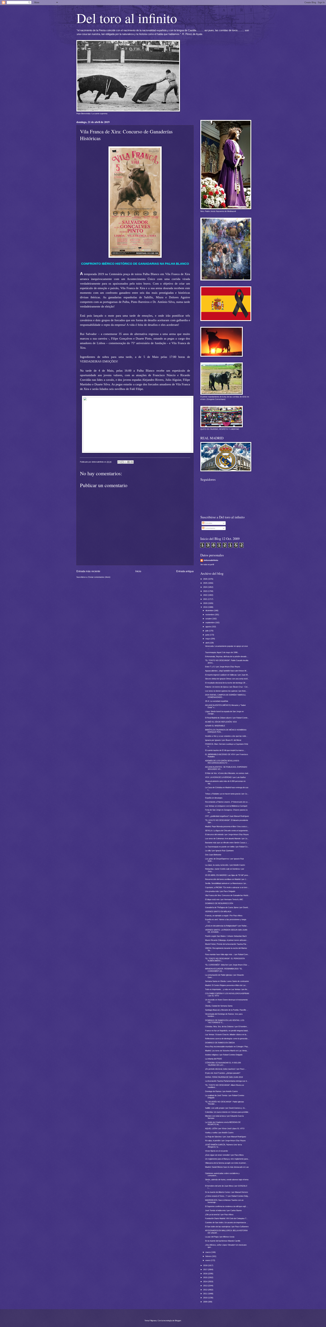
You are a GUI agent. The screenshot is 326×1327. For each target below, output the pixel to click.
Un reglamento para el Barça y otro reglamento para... (227, 1159)
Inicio (138, 571)
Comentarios (209, 528)
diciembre (209, 610)
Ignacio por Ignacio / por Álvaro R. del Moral (223, 740)
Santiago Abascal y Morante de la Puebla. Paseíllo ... (226, 1010)
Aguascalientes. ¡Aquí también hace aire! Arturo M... (226, 671)
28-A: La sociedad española (216, 701)
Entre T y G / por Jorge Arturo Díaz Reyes (222, 667)
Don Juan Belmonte (213, 855)
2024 (205, 587)
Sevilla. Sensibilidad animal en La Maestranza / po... (226, 883)
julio (207, 631)
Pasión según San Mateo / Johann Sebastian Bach (226, 936)
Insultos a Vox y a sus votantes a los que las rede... (226, 736)
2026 (205, 579)
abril (207, 643)
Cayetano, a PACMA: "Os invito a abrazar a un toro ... (227, 887)
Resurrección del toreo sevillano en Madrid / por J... (226, 879)
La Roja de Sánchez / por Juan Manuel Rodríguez (225, 1137)
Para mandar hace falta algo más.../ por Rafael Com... (227, 954)
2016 (205, 1274)
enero (208, 1260)
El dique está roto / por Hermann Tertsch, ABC (224, 899)
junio (207, 635)
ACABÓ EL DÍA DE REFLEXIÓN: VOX (221, 722)
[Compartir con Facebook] (128, 462)
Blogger (178, 1321)
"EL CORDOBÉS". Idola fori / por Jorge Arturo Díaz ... (227, 965)
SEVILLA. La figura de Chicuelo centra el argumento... (227, 831)
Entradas (208, 523)
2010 (205, 1298)
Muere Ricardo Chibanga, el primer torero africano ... (226, 940)
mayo (208, 639)
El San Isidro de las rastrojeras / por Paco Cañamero (227, 1227)
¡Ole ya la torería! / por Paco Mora (219, 1214)
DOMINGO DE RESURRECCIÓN (219, 903)
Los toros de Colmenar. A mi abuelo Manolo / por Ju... (227, 838)
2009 (205, 1302)
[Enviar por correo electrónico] (119, 462)
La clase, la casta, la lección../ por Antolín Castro (225, 865)
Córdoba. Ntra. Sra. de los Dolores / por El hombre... (226, 1026)
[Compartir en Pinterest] (132, 462)
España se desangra (213, 798)
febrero (208, 1256)
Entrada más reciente (88, 571)
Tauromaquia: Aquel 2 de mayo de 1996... (222, 652)
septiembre (210, 623)
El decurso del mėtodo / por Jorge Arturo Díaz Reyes (227, 834)
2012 (205, 1290)
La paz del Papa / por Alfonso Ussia (219, 1237)
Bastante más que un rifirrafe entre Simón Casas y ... (227, 843)
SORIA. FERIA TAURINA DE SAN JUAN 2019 (224, 1077)
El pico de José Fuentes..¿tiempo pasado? (222, 1073)
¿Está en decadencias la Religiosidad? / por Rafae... (226, 926)
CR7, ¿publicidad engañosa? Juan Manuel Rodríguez (227, 816)
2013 (205, 1286)
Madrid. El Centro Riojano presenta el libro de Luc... (226, 985)
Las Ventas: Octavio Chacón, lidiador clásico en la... (226, 1034)
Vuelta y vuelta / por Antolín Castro (219, 1133)
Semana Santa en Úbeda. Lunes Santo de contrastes (227, 981)
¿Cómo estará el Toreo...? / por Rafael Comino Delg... (227, 1196)
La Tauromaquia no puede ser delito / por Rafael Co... (227, 847)
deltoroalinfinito (211, 560)
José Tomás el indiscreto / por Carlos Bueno (223, 1210)
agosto (208, 627)
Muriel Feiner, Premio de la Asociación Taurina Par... (226, 944)
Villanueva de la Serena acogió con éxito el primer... (226, 1163)
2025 (205, 583)
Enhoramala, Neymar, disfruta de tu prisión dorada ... (226, 656)
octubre (208, 619)
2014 (205, 1282)
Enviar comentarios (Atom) (99, 577)
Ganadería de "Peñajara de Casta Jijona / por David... (227, 907)
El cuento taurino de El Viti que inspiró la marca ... (225, 750)
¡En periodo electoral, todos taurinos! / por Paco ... (225, 1069)
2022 (205, 595)
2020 (205, 603)
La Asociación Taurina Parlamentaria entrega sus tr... (226, 1081)
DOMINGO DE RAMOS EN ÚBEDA (220, 1043)
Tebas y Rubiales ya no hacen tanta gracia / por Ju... (227, 794)
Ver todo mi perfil (207, 564)
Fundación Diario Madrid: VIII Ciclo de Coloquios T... (226, 1218)
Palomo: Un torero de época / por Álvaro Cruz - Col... (227, 687)
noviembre (210, 615)
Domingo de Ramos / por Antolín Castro (221, 1091)
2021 (205, 599)
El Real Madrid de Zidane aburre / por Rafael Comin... (227, 718)
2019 (205, 607)
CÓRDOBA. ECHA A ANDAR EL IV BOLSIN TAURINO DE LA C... (223, 1064)
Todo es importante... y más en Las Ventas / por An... (227, 989)
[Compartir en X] (125, 462)
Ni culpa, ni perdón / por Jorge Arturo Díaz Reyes (225, 1141)
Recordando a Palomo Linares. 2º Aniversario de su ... (227, 802)
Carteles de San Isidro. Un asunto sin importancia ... (226, 1222)
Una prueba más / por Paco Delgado (220, 891)
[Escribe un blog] (122, 462)
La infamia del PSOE (213, 1059)
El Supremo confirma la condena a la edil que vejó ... (226, 1206)
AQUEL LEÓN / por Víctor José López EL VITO (224, 1128)
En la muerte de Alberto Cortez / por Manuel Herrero (226, 1192)
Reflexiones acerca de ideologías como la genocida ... (227, 1039)
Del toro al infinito (126, 18)
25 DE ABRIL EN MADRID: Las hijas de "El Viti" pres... (227, 875)
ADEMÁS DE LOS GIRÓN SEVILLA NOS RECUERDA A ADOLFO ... (222, 762)
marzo (208, 1252)
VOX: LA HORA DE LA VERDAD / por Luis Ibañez (225, 777)
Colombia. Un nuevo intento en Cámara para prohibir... (227, 1112)
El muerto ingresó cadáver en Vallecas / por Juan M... (227, 675)
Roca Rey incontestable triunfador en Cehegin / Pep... (227, 1047)
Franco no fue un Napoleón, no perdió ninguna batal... (227, 1031)
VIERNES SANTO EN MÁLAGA (218, 911)
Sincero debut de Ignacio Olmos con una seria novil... (227, 679)
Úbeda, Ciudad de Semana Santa (218, 1006)
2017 (205, 1269)
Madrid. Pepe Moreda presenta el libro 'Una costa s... (227, 826)
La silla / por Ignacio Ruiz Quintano (219, 851)
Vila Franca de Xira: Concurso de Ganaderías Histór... (227, 895)
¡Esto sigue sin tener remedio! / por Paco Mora (224, 1155)
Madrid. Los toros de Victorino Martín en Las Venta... (226, 1051)
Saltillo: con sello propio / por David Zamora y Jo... (225, 1108)
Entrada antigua (185, 571)
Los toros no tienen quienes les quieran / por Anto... (226, 691)
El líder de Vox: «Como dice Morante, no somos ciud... (227, 773)
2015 (205, 1277)
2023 (205, 591)
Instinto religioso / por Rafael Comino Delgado (223, 1055)
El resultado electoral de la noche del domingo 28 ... (226, 683)
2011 (205, 1294)
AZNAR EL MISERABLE (215, 726)
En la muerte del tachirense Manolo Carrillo (222, 1241)
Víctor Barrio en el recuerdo (216, 1151)
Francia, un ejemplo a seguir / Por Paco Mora (223, 916)
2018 (205, 1265)
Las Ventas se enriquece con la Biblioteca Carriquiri (226, 806)
